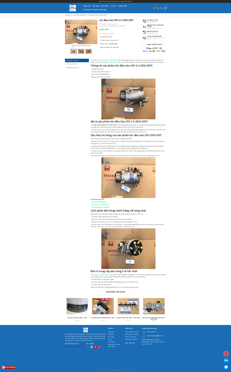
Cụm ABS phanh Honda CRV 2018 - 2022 (103, 318)
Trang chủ (87, 6)
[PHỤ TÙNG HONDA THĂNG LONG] (72, 8)
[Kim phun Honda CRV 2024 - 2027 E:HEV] (128, 306)
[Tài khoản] (158, 8)
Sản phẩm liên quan (115, 292)
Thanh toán (122, 6)
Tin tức (113, 6)
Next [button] (171, 311)
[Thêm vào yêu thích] (106, 34)
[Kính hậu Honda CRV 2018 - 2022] (77, 306)
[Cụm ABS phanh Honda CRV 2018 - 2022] (103, 306)
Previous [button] (60, 311)
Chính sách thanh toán (132, 332)
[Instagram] (99, 347)
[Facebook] (87, 347)
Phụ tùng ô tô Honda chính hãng (95, 10)
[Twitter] (91, 347)
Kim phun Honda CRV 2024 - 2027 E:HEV (128, 318)
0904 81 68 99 (72, 346)
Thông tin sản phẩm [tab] (72, 60)
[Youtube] (95, 347)
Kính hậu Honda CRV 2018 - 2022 (77, 318)
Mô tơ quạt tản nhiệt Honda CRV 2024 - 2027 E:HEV (153, 318)
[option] (81, 32)
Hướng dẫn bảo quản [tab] (72, 67)
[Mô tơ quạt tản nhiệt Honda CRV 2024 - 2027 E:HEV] (154, 306)
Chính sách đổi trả (130, 337)
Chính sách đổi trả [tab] (71, 64)
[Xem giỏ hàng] (165, 8)
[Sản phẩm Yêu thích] (154, 8)
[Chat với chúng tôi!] (226, 367)
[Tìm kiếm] (162, 8)
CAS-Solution (131, 370)
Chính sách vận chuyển (132, 334)
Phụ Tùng (104, 6)
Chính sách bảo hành (131, 339)
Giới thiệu (95, 6)
